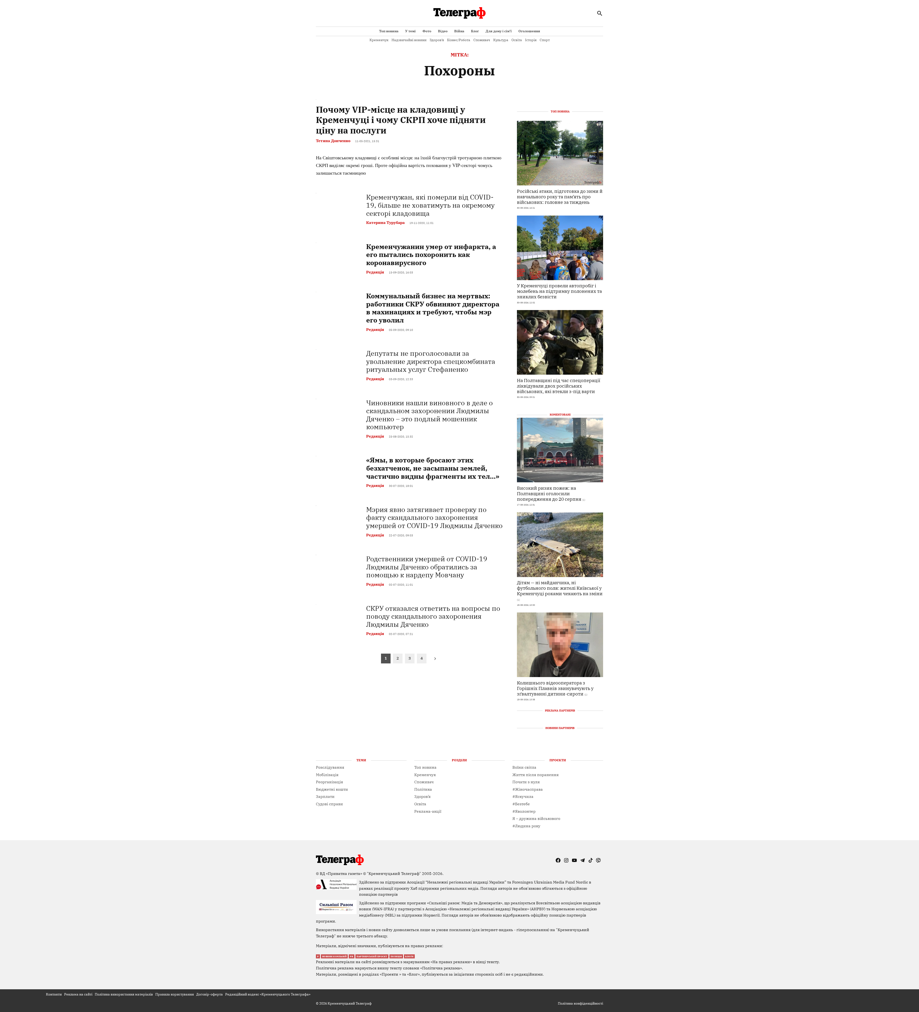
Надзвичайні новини (409, 40)
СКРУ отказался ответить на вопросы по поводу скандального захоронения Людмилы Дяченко (433, 616)
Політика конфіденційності (580, 1003)
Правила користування (174, 994)
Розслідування (330, 767)
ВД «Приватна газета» (341, 873)
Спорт (545, 40)
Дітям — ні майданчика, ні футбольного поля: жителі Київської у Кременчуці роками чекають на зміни (560, 587)
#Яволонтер (524, 811)
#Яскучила (522, 796)
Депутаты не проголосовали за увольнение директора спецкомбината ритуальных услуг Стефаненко (430, 361)
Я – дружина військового (536, 818)
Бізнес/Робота (458, 40)
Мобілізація (327, 774)
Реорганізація (329, 781)
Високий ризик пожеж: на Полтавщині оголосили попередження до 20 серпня (549, 493)
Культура (500, 40)
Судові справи (329, 803)
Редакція (375, 272)
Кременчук (379, 40)
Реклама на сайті (78, 994)
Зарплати (325, 796)
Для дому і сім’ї (499, 31)
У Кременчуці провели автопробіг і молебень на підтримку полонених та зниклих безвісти (559, 291)
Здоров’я (437, 40)
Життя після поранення (535, 774)
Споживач (481, 40)
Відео (443, 31)
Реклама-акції (427, 811)
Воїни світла (524, 767)
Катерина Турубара (385, 222)
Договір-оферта (209, 994)
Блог (475, 31)
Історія (531, 40)
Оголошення (529, 31)
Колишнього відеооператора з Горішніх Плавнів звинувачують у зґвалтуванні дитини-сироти (555, 688)
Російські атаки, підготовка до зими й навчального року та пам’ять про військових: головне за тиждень (560, 196)
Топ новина (388, 31)
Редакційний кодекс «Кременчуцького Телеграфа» (267, 994)
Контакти (54, 994)
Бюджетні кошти (332, 789)
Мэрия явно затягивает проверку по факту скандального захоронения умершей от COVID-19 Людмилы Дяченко (434, 517)
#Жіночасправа (527, 789)
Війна (459, 31)
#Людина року (526, 825)
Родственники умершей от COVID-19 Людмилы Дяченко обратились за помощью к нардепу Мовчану (426, 566)
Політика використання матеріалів (124, 994)
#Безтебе (521, 803)
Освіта (516, 40)
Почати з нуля (526, 781)
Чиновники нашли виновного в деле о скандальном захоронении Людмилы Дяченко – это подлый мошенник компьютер (429, 414)
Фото (426, 31)
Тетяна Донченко (333, 140)
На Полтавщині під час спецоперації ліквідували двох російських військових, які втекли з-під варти (558, 385)
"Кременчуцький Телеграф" (394, 873)
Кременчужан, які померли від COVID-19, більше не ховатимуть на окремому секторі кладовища (430, 205)
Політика (423, 789)
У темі (410, 31)
